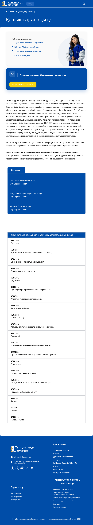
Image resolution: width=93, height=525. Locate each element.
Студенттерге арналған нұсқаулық (27, 51)
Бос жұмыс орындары (61, 472)
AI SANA (56, 466)
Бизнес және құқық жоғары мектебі (66, 498)
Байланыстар (58, 469)
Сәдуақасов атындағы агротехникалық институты (63, 493)
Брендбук (56, 460)
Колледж (56, 504)
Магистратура (16, 497)
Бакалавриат (16, 493)
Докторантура (16, 500)
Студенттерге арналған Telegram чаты (29, 43)
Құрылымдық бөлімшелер (63, 457)
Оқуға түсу (17, 487)
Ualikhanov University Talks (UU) (65, 463)
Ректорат (56, 453)
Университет (60, 444)
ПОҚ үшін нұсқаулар (22, 56)
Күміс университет (60, 507)
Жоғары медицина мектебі (63, 501)
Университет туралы (61, 450)
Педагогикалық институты (63, 489)
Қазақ (29, 4)
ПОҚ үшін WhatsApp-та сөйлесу (26, 47)
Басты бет (10, 12)
